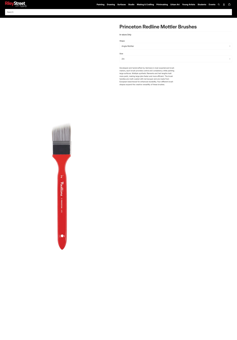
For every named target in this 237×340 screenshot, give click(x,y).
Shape (122, 41)
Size (121, 54)
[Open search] (218, 4)
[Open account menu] (224, 4)
